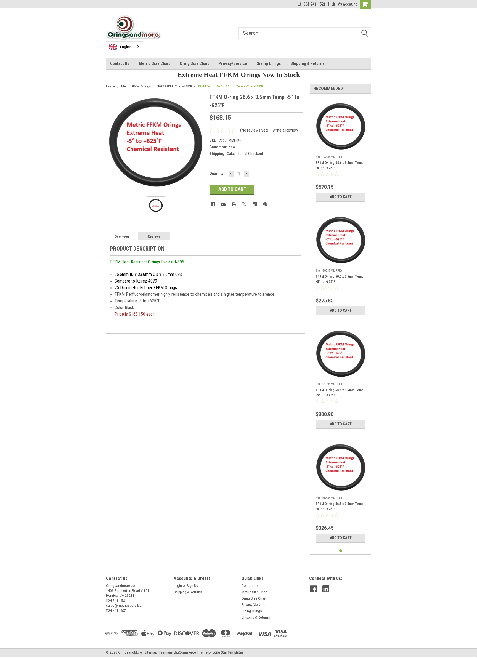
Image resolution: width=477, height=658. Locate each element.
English (126, 47)
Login (178, 586)
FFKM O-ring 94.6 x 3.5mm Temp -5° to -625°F (340, 165)
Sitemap (150, 652)
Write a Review (285, 130)
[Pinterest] (265, 204)
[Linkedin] (255, 204)
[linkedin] (325, 588)
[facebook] (313, 588)
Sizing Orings (269, 63)
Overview (122, 236)
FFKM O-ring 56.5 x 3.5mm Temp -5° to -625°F (340, 506)
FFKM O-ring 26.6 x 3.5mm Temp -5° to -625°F (230, 86)
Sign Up (192, 586)
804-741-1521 (314, 4)
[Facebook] (213, 204)
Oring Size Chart (194, 63)
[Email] (223, 204)
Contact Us (119, 63)
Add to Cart (341, 197)
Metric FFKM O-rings (136, 86)
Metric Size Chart (154, 63)
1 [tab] (340, 550)
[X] (244, 204)
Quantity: (217, 173)
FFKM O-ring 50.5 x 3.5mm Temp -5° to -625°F (340, 279)
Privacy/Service (233, 63)
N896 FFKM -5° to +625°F (174, 86)
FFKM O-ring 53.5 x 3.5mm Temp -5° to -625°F (340, 392)
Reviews (154, 236)
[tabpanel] (340, 151)
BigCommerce (185, 652)
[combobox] (124, 46)
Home (110, 86)
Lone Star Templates (228, 652)
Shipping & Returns (307, 63)
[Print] (234, 204)
